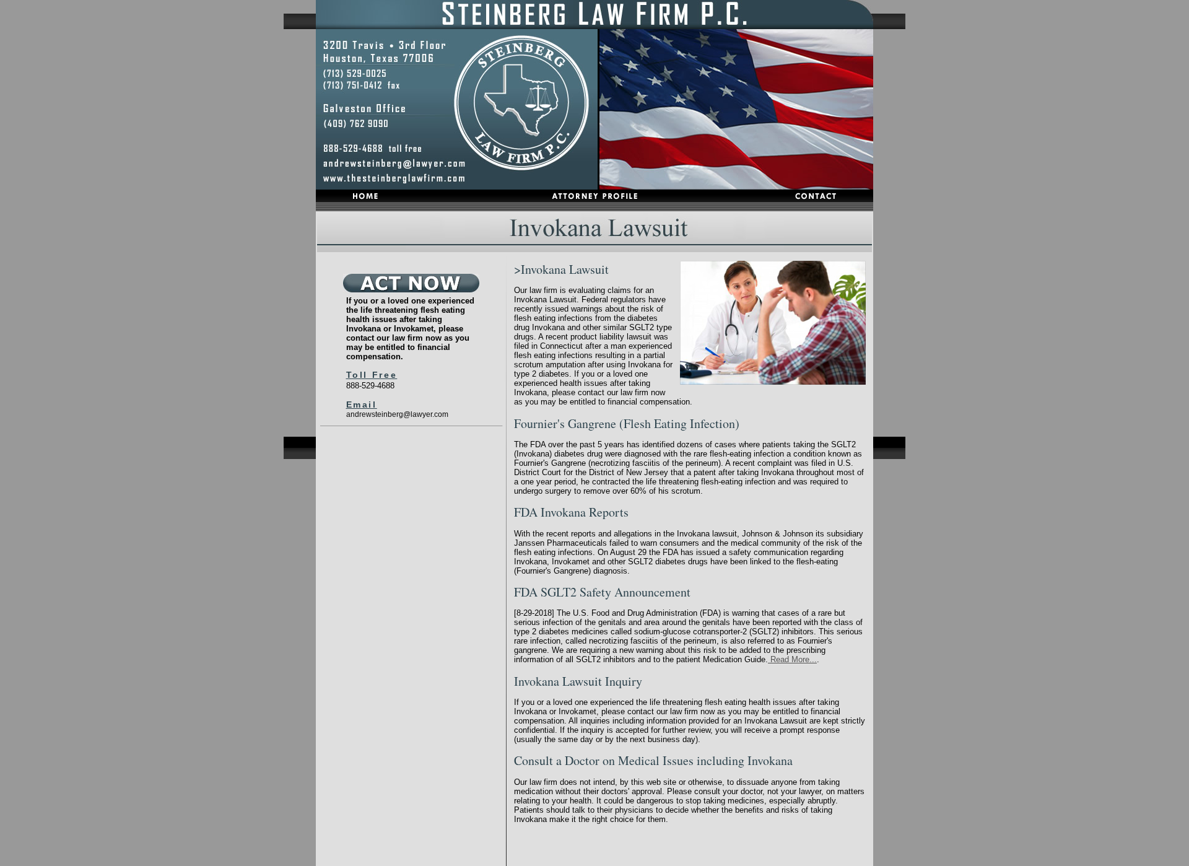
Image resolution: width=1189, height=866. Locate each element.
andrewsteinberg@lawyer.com (397, 414)
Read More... (792, 659)
